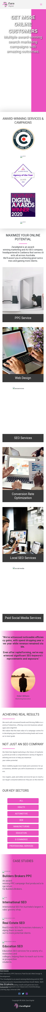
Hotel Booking (34, 987)
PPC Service (16, 974)
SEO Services (5, 974)
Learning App (5, 989)
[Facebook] (19, 994)
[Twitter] (23, 994)
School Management (7, 987)
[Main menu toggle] (41, 4)
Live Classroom (22, 987)
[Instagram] (27, 994)
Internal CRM (15, 989)
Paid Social (26, 974)
